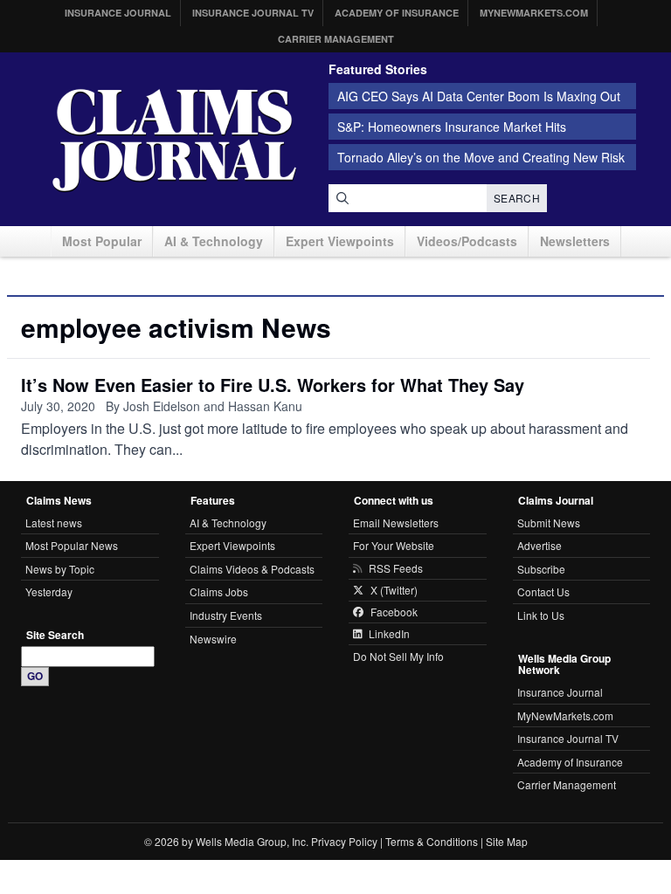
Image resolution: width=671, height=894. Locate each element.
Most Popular (102, 241)
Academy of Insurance (397, 12)
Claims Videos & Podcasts (252, 568)
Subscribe (541, 568)
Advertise (539, 545)
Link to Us (540, 615)
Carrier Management (336, 38)
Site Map (507, 841)
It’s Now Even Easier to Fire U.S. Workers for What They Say (272, 384)
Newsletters (575, 241)
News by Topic (59, 568)
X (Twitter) (394, 590)
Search (517, 197)
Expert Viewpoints (340, 241)
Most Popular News (71, 545)
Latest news (53, 522)
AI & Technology (213, 241)
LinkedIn (389, 634)
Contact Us (543, 591)
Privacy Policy (344, 841)
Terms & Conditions (431, 841)
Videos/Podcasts (467, 241)
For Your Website (393, 545)
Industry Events (226, 615)
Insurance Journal (118, 12)
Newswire (213, 638)
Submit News (548, 522)
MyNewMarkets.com (534, 12)
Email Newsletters (396, 522)
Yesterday (49, 591)
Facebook (394, 612)
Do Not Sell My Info (398, 656)
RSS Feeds (396, 568)
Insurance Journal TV (253, 12)
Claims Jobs (219, 591)
